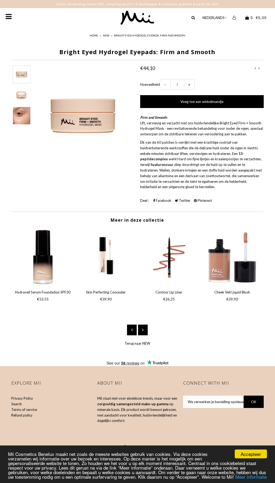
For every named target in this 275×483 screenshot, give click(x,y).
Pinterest (204, 200)
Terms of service (24, 409)
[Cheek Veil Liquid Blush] (232, 257)
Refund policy (21, 415)
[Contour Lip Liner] (169, 257)
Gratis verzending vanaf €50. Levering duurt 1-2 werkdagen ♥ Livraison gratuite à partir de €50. (137, 4)
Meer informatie (251, 476)
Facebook (163, 200)
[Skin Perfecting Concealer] (106, 257)
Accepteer (251, 454)
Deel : (144, 200)
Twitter (184, 200)
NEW (106, 35)
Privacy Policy (22, 398)
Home (94, 35)
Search (16, 404)
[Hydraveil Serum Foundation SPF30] (43, 257)
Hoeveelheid (150, 84)
